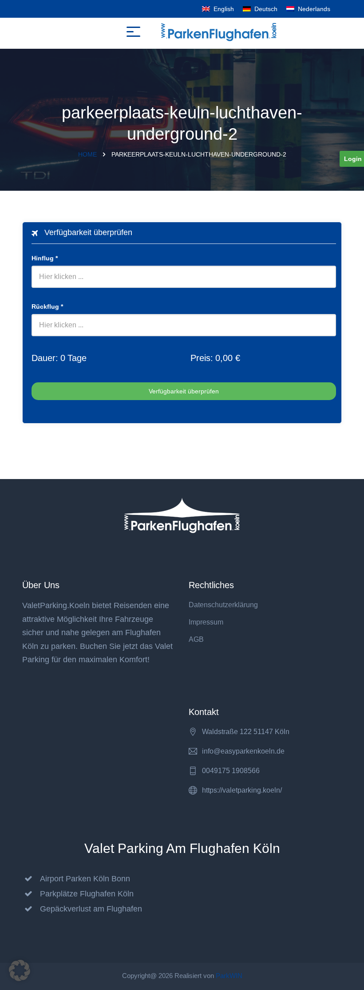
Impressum (206, 622)
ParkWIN (229, 975)
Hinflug (45, 258)
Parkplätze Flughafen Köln (87, 893)
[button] (19, 970)
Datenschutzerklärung (223, 605)
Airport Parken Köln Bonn (85, 878)
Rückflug (47, 306)
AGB (196, 639)
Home (87, 154)
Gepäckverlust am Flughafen (91, 908)
